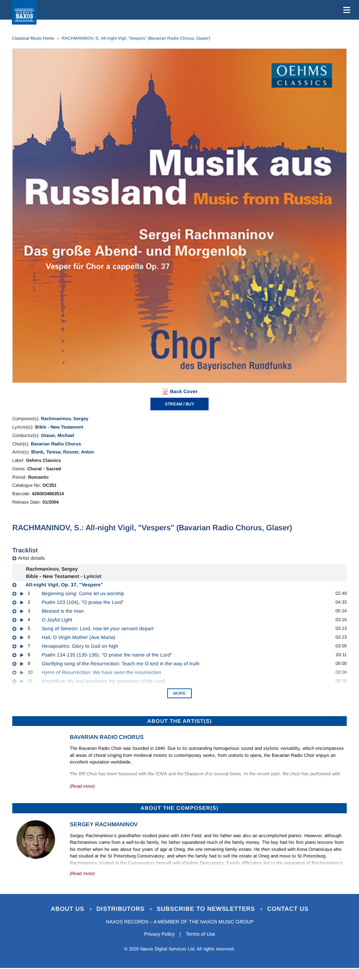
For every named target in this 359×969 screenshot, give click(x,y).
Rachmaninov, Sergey (64, 418)
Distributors (121, 909)
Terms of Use (200, 934)
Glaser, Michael (57, 435)
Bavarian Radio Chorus (56, 443)
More (179, 693)
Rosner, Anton (78, 452)
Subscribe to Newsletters (207, 909)
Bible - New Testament (59, 427)
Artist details (31, 558)
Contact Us (288, 909)
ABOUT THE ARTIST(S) (179, 721)
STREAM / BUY (179, 404)
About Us (68, 909)
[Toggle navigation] (345, 9)
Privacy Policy (159, 934)
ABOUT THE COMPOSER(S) (179, 808)
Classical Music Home (33, 38)
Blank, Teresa (45, 452)
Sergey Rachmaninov (104, 824)
